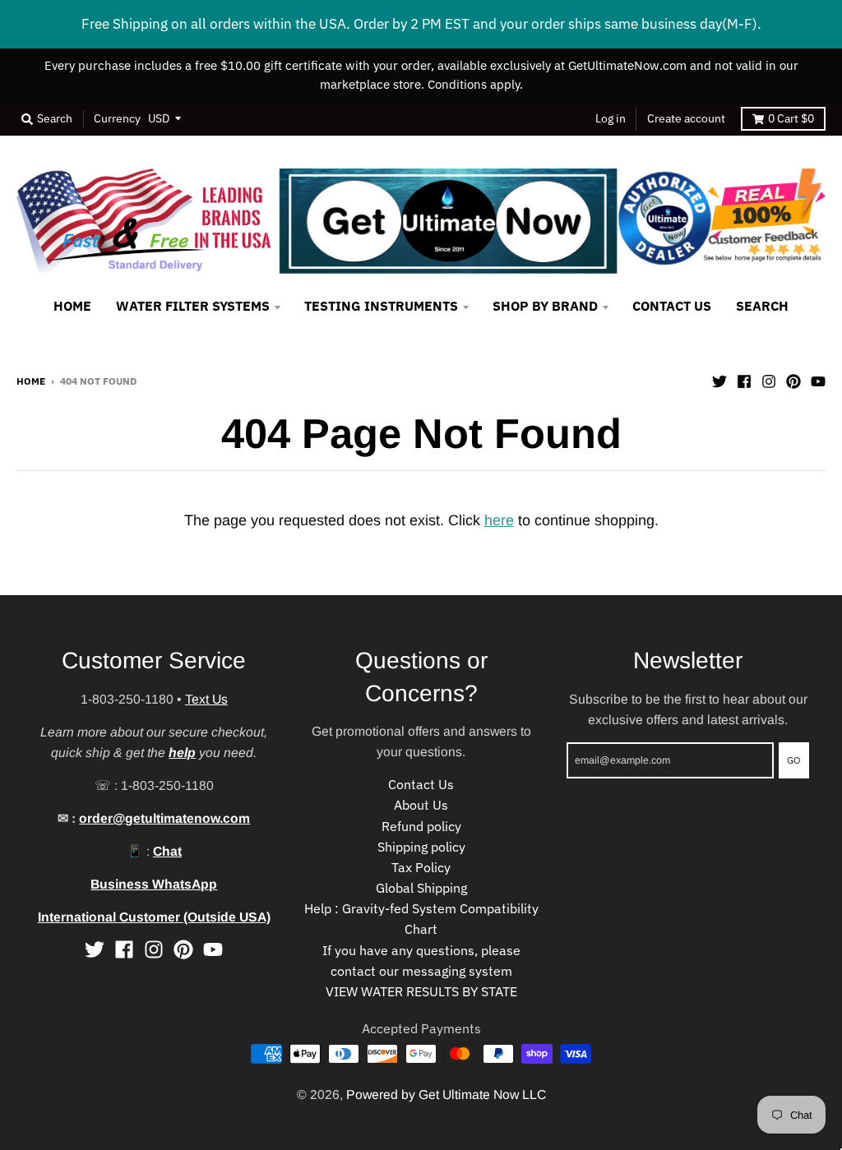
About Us (421, 805)
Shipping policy (421, 846)
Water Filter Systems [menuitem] (193, 306)
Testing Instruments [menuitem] (381, 306)
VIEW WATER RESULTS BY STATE (421, 991)
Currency (117, 118)
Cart (791, 118)
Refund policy (421, 826)
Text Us (206, 699)
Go (794, 759)
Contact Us (421, 784)
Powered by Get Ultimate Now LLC (446, 1095)
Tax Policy (421, 867)
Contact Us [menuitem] (671, 306)
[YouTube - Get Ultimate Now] (818, 379)
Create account (686, 118)
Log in (610, 118)
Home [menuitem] (72, 306)
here (499, 520)
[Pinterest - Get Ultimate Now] (793, 379)
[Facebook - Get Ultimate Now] (744, 379)
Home (30, 380)
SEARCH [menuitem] (762, 306)
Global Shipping (421, 888)
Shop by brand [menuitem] (545, 306)
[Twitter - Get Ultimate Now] (719, 379)
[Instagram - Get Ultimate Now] (768, 379)
